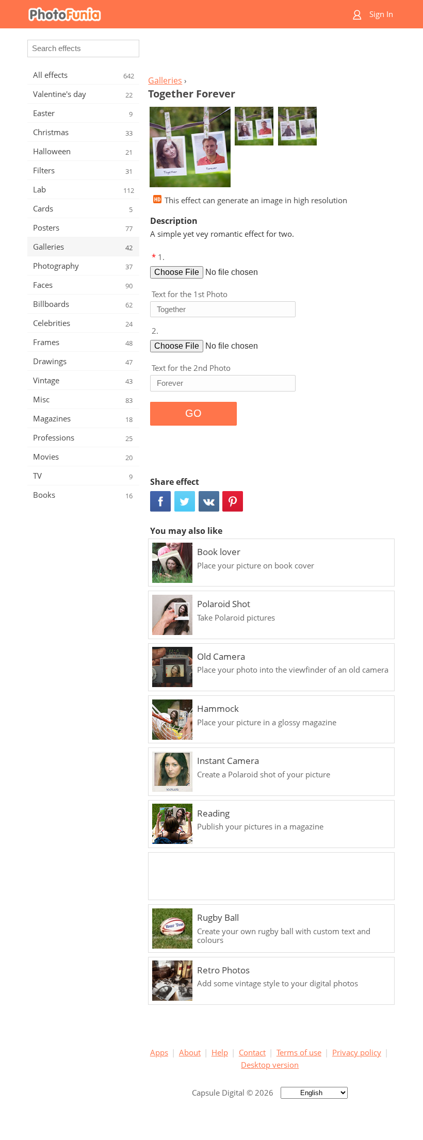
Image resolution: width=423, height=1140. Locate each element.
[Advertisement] (269, 55)
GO (193, 413)
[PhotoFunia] (171, 14)
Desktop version (270, 1065)
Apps (159, 1052)
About (190, 1052)
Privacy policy (356, 1052)
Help (220, 1052)
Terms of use (298, 1052)
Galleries (165, 80)
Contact (252, 1052)
